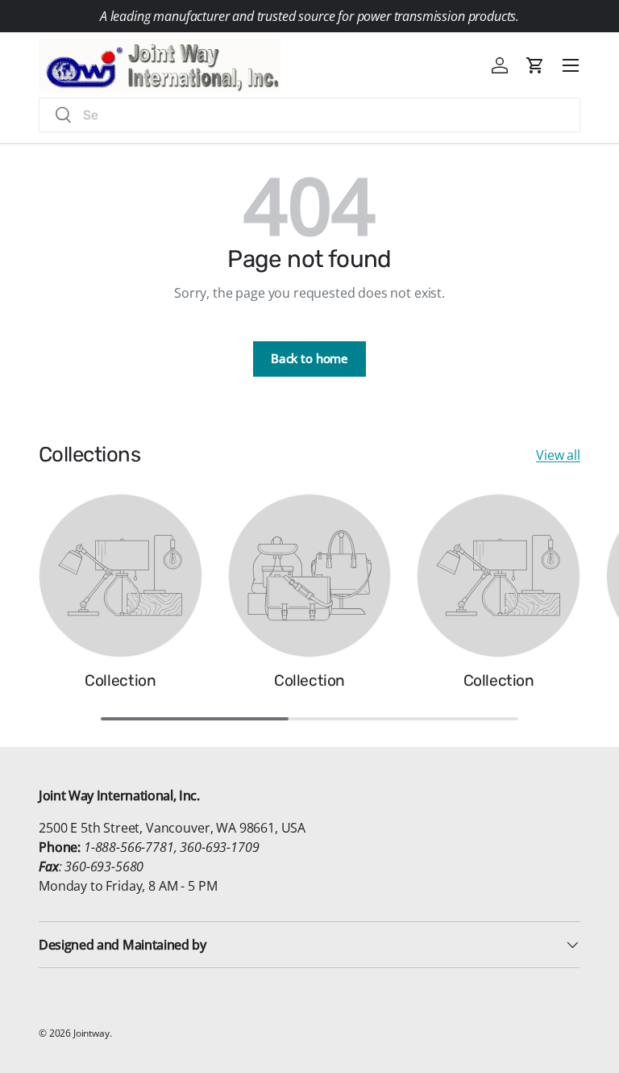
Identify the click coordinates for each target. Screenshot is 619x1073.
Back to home (309, 358)
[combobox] (309, 115)
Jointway (91, 1033)
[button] (535, 65)
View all (558, 455)
